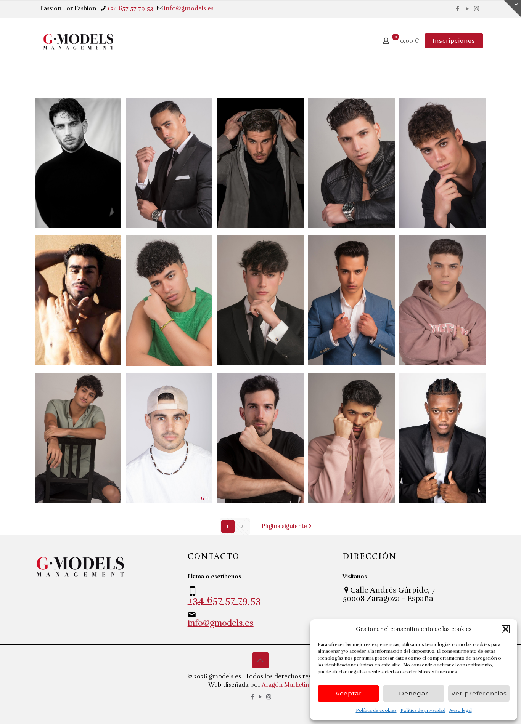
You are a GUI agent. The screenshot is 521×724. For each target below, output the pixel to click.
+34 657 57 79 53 (130, 8)
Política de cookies (376, 710)
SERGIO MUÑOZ (337, 254)
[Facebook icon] (457, 8)
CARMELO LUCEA (69, 117)
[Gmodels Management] (78, 41)
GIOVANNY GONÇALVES (440, 392)
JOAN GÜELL (349, 112)
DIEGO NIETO (60, 392)
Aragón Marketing (287, 685)
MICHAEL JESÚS (159, 254)
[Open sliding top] (512, 8)
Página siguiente (284, 526)
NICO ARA (434, 112)
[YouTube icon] (467, 8)
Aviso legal (460, 710)
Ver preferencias (479, 693)
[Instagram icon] (476, 8)
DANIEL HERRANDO (347, 392)
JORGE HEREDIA (250, 117)
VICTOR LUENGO (430, 254)
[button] (506, 629)
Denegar (413, 693)
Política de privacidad (422, 710)
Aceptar (348, 693)
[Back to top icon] (260, 660)
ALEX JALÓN (167, 387)
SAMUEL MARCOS (248, 254)
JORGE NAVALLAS (253, 392)
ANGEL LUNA (77, 249)
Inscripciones (454, 40)
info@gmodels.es (189, 8)
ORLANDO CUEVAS (161, 117)
